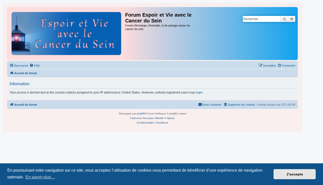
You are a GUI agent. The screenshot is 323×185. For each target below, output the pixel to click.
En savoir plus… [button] (40, 177)
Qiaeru (171, 118)
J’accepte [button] (294, 174)
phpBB (141, 113)
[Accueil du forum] (66, 32)
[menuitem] (35, 66)
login (199, 92)
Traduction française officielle (147, 118)
